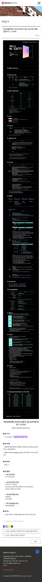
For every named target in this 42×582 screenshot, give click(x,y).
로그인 (5, 565)
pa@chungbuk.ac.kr (14, 563)
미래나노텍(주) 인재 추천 (17, 535)
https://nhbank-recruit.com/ (21, 428)
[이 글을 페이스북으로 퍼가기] (4, 526)
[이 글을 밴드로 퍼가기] (12, 526)
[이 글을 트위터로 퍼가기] (7, 526)
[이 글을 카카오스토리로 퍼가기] (9, 526)
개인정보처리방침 (8, 570)
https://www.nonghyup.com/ (14, 452)
